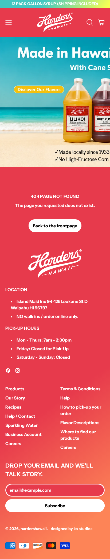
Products (14, 388)
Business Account (23, 434)
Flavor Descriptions (79, 422)
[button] (90, 22)
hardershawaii (34, 528)
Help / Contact (20, 416)
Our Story (15, 398)
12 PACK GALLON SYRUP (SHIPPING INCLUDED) (55, 3)
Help (65, 398)
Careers (13, 443)
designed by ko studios (71, 528)
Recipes (13, 407)
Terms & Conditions (80, 388)
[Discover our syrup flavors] (55, 102)
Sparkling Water (21, 425)
